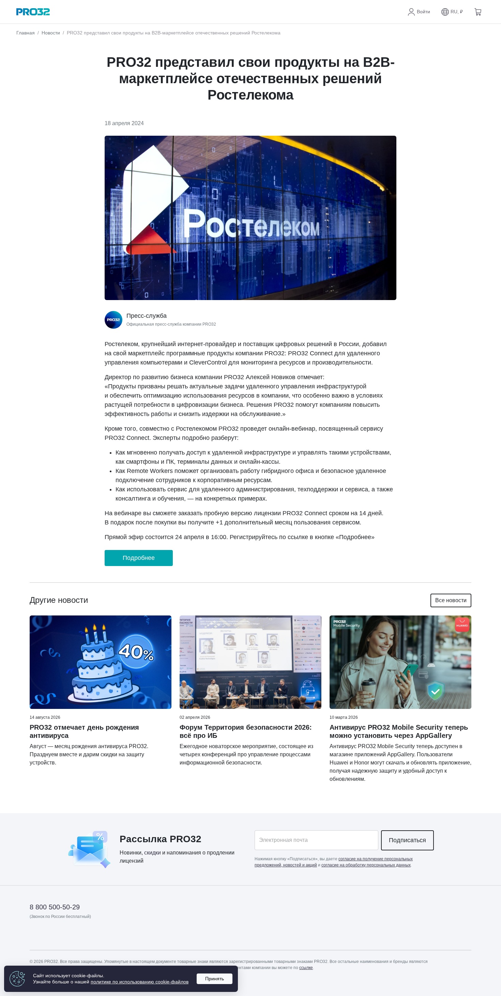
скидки (152, 853)
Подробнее (139, 557)
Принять (214, 978)
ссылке (306, 967)
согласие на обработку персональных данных (366, 865)
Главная (25, 32)
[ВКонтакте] (52, 936)
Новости (51, 32)
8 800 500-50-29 (55, 907)
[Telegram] (85, 936)
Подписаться (407, 840)
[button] (452, 12)
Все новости (451, 600)
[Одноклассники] (68, 936)
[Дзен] (35, 936)
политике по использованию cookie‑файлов (139, 981)
